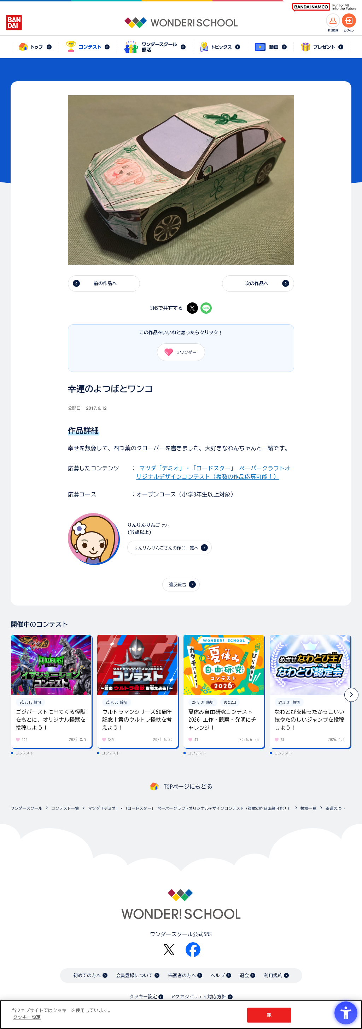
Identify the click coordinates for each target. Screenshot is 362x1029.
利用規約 (273, 975)
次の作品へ (257, 283)
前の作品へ (105, 283)
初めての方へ (87, 975)
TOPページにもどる (188, 786)
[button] (351, 695)
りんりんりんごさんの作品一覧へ (166, 548)
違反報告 (177, 584)
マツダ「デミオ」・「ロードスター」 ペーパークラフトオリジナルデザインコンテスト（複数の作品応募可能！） (189, 808)
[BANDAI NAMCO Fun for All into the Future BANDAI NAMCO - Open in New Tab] (324, 7)
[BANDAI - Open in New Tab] (14, 22)
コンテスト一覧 (65, 808)
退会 (244, 975)
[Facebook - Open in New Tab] (193, 949)
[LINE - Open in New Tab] (206, 308)
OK (269, 1015)
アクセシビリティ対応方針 (198, 996)
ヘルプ (217, 975)
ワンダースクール (26, 808)
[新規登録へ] (333, 20)
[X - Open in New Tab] (192, 308)
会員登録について (134, 975)
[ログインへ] (349, 20)
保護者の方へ (182, 975)
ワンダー (187, 352)
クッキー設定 (143, 996)
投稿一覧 (308, 808)
